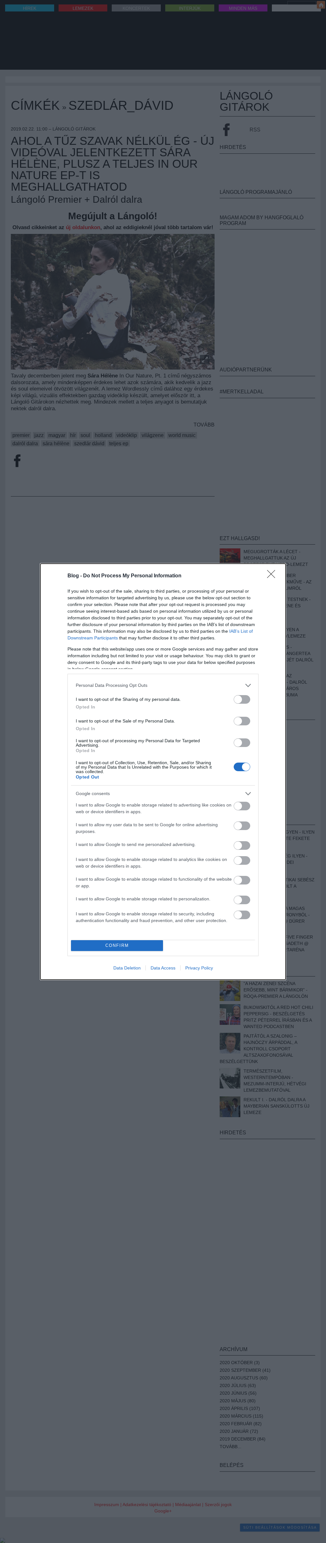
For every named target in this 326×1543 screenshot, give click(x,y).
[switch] (242, 699)
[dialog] (163, 772)
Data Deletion (127, 967)
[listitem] (163, 685)
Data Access (163, 967)
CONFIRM (117, 945)
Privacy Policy (199, 967)
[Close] (273, 576)
